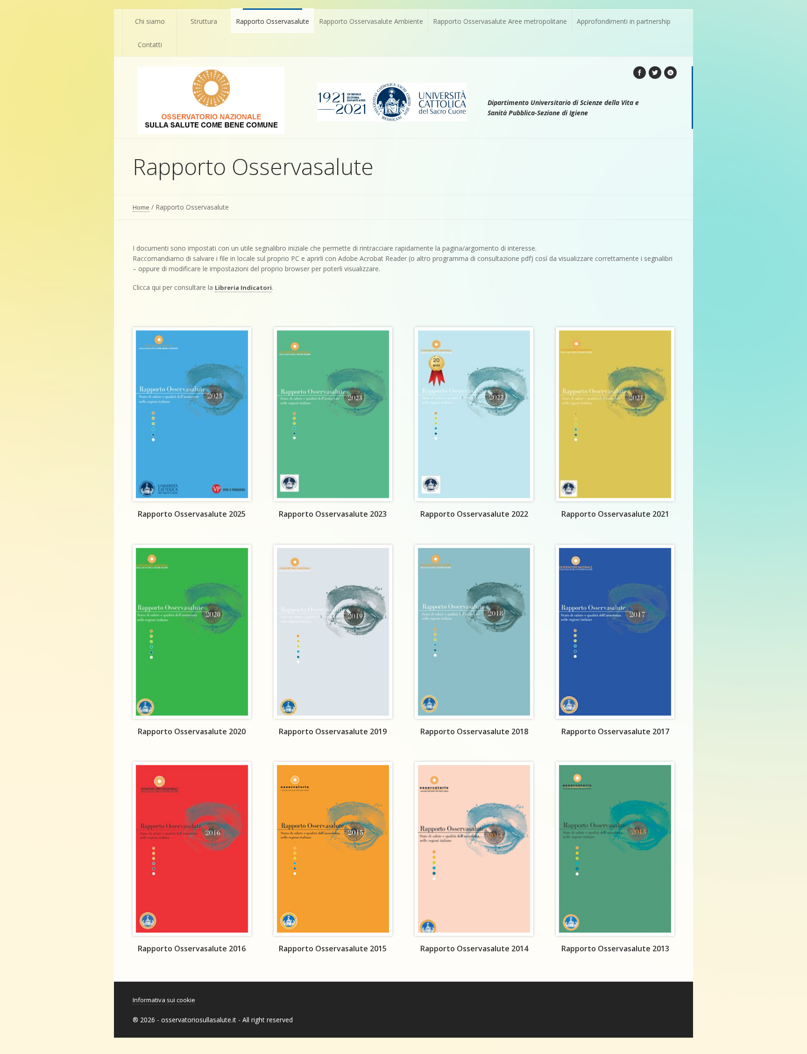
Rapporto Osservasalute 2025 (192, 514)
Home (141, 207)
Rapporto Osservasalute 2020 (192, 731)
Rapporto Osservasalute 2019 (333, 731)
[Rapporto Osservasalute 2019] (333, 632)
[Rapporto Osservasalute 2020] (192, 632)
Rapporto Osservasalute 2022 (474, 514)
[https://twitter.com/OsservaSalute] (655, 72)
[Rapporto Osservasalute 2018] (474, 632)
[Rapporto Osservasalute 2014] (474, 849)
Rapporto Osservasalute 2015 (333, 948)
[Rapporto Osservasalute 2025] (192, 414)
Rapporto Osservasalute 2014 (474, 948)
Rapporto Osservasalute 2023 (333, 514)
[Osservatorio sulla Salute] (210, 100)
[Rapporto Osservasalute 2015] (333, 849)
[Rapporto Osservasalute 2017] (615, 632)
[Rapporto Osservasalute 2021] (615, 414)
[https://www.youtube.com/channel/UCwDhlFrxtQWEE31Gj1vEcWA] (670, 72)
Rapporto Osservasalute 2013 (615, 948)
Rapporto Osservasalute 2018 (474, 731)
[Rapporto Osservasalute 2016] (192, 849)
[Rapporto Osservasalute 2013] (615, 849)
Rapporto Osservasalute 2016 (192, 948)
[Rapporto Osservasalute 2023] (333, 414)
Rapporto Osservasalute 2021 (615, 514)
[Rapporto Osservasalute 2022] (474, 414)
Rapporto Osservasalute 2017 (615, 731)
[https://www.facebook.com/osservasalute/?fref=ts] (639, 72)
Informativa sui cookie (164, 1000)
